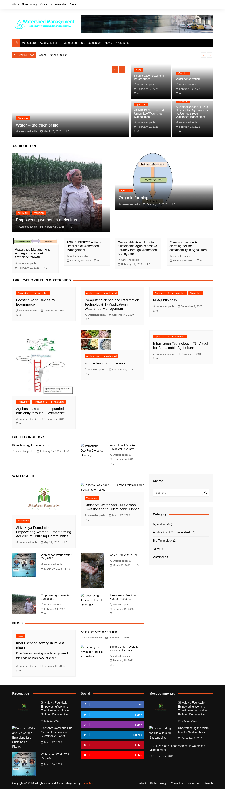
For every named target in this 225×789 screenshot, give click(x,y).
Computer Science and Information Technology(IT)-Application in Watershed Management (112, 304)
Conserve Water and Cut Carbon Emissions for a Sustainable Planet (56, 732)
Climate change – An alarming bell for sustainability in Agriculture (188, 246)
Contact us (46, 4)
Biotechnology (29, 4)
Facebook (186, 5)
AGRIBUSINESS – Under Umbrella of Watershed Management (150, 113)
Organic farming (133, 197)
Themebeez (88, 783)
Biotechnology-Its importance (30, 445)
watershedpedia (28, 131)
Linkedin (210, 5)
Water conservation (188, 79)
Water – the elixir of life (53, 54)
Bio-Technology (91, 42)
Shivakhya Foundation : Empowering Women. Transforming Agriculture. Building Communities (43, 532)
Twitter (192, 5)
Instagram (198, 5)
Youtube (204, 5)
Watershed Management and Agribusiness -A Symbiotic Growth (32, 253)
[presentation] (203, 55)
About (15, 4)
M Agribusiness (165, 300)
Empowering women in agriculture (47, 219)
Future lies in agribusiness (105, 363)
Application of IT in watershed (58, 42)
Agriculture (29, 42)
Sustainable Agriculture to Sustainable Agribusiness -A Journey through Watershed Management (137, 248)
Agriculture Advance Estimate (99, 631)
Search (74, 4)
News (108, 42)
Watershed (61, 4)
